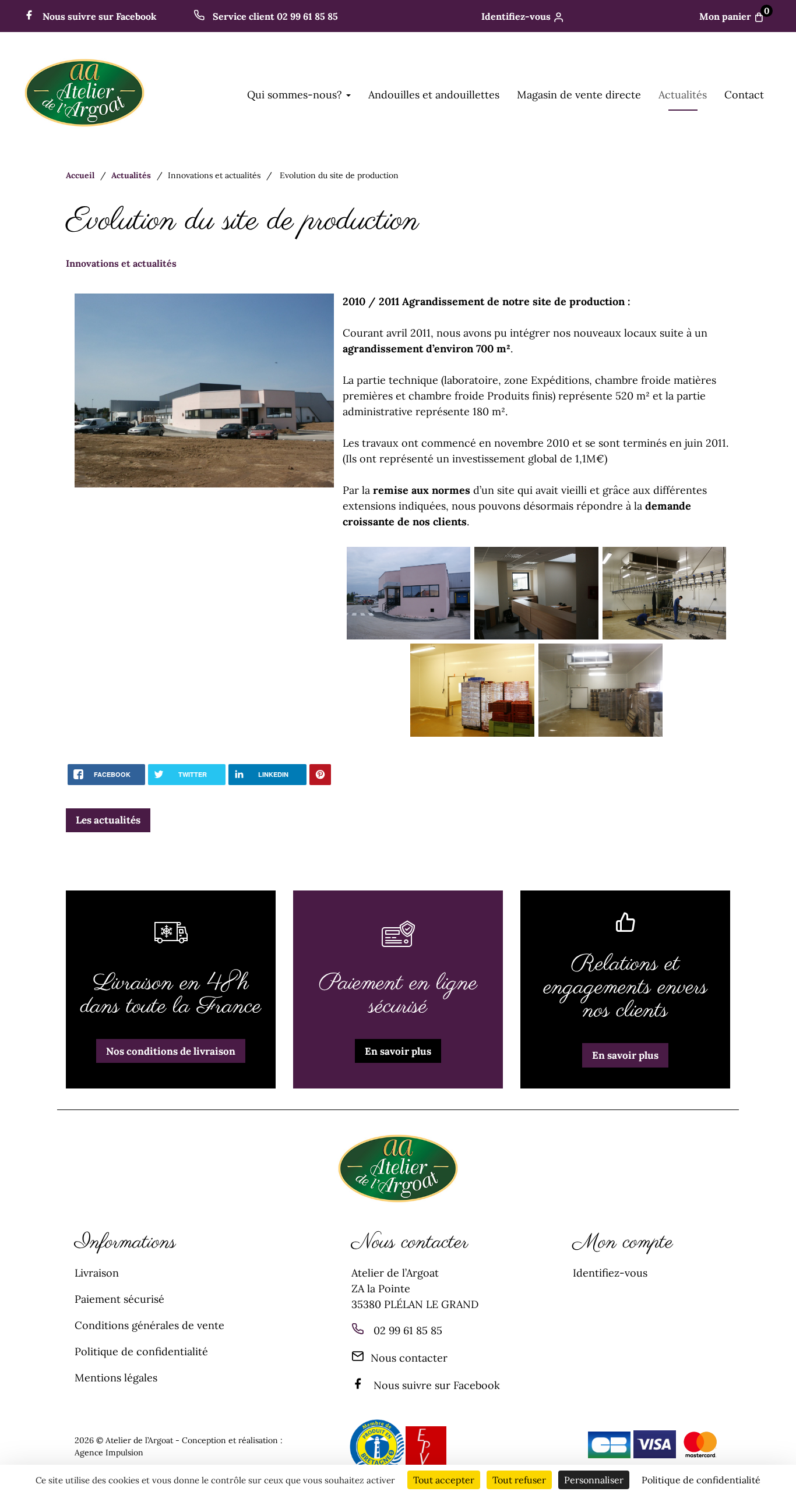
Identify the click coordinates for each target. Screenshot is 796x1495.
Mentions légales (116, 1377)
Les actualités (108, 820)
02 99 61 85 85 (408, 1330)
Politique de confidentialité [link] (701, 1480)
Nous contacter (409, 1358)
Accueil (80, 175)
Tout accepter (443, 1480)
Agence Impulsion (109, 1452)
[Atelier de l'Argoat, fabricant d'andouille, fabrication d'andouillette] (84, 126)
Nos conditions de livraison (170, 1051)
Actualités (682, 94)
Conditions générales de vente (149, 1325)
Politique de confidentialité (141, 1351)
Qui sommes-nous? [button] (296, 94)
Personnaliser (594, 1480)
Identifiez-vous (516, 16)
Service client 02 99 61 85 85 (274, 16)
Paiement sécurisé (119, 1299)
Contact (744, 94)
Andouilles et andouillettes (433, 94)
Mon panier (734, 16)
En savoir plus (398, 1051)
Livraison (97, 1273)
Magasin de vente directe (579, 94)
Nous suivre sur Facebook (98, 16)
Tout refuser (519, 1480)
